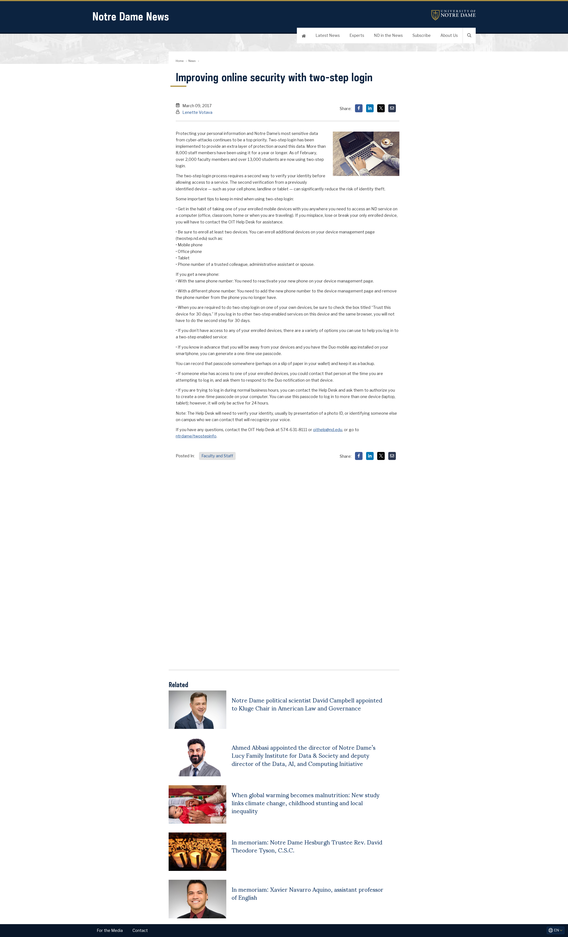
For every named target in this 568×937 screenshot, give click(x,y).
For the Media (110, 930)
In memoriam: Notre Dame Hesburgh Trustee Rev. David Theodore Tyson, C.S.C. (307, 846)
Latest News (328, 35)
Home (179, 61)
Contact (140, 930)
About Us (449, 35)
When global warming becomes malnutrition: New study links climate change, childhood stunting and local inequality (305, 803)
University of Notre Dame (453, 15)
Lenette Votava (197, 112)
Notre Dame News (130, 16)
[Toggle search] (469, 35)
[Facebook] (359, 108)
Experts (356, 35)
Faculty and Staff (217, 456)
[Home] (304, 35)
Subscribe (421, 35)
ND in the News (388, 35)
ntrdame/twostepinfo (196, 436)
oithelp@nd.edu (327, 429)
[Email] (392, 108)
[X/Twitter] (381, 108)
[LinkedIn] (370, 108)
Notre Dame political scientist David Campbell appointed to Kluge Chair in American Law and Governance (307, 704)
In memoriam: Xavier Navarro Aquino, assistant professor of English (307, 893)
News (192, 61)
